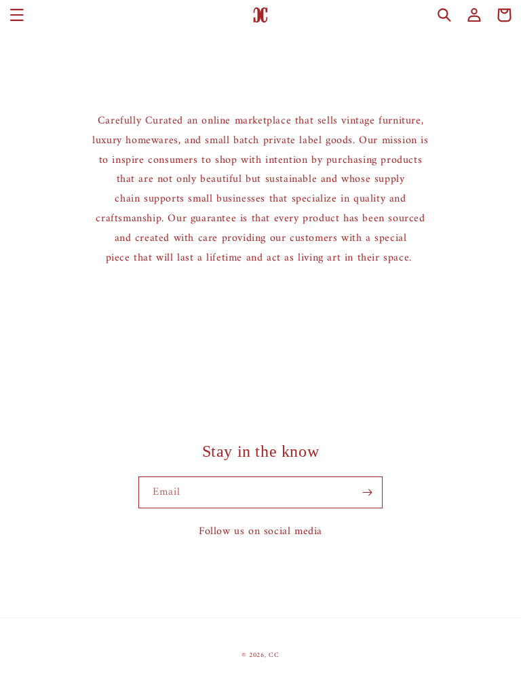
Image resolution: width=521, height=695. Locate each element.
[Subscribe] (367, 492)
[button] (17, 15)
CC (274, 655)
